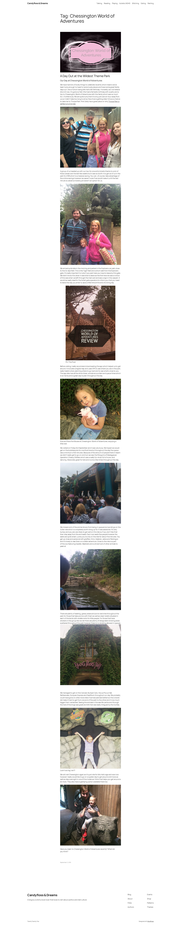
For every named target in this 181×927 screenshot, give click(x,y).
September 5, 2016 (65, 862)
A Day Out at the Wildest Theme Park (85, 76)
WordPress (150, 921)
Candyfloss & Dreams (37, 3)
